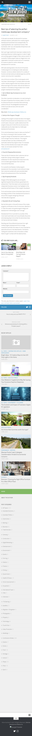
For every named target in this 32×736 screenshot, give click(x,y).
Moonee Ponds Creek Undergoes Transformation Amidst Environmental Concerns (13, 454)
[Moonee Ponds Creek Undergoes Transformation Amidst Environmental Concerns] (16, 441)
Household (6, 586)
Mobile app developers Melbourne (17, 112)
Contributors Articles (8, 24)
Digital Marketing (7, 542)
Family (4, 646)
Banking (5, 523)
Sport (4, 669)
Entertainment (7, 546)
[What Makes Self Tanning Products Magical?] (23, 246)
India (4, 593)
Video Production (7, 629)
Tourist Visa (6, 625)
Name (5, 282)
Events (4, 554)
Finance (5, 566)
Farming (5, 558)
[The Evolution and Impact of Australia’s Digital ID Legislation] (16, 394)
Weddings (5, 633)
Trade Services (7, 530)
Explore (5, 642)
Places (4, 662)
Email (18, 282)
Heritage (12, 450)
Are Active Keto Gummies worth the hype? (14, 430)
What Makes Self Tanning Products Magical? (20, 254)
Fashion (5, 562)
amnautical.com (5, 149)
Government (12, 402)
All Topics (4, 351)
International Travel (8, 590)
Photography (6, 613)
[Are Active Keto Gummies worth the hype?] (16, 419)
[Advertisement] (16, 692)
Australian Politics (7, 515)
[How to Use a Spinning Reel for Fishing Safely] (8, 246)
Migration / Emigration (9, 609)
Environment (5, 450)
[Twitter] (27, 307)
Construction (6, 538)
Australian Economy (8, 511)
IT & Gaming (20, 402)
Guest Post (6, 35)
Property (5, 617)
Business (4, 477)
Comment (6, 271)
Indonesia (5, 597)
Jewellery (5, 605)
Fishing (5, 570)
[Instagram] (30, 307)
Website (5, 288)
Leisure (5, 658)
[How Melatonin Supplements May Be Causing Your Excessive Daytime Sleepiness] (16, 369)
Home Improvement (8, 582)
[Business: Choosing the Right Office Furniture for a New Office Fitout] (16, 468)
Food (4, 650)
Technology (6, 621)
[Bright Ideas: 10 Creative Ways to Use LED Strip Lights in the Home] (16, 342)
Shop (4, 665)
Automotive (6, 519)
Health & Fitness (13, 378)
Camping (5, 534)
